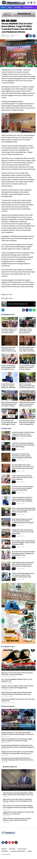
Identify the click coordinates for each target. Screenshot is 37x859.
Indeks (29, 851)
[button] (28, 3)
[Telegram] (30, 310)
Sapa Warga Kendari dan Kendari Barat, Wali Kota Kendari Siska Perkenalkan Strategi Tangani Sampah (23, 565)
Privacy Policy (22, 849)
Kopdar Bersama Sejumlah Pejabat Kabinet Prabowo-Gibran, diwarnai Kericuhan (17, 819)
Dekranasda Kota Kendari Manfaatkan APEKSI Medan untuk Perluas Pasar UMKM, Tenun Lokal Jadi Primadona (18, 794)
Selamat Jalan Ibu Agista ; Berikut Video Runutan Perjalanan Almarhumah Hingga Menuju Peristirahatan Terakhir (17, 687)
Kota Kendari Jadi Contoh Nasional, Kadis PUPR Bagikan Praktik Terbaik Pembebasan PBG (9, 422)
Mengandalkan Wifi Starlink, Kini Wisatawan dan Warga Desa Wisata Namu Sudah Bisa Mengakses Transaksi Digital (17, 746)
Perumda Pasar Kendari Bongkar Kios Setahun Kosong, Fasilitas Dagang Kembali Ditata (27, 367)
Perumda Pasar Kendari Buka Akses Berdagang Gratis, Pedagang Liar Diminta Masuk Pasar (27, 422)
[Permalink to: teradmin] (3, 36)
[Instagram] (9, 842)
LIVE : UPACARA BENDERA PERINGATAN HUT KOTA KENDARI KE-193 (16, 680)
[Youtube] (12, 842)
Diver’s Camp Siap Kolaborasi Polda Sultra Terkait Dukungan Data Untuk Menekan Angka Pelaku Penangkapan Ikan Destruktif (27, 386)
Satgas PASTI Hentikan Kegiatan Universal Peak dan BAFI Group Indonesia (18, 813)
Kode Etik (12, 849)
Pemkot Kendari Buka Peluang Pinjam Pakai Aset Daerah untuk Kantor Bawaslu (8, 367)
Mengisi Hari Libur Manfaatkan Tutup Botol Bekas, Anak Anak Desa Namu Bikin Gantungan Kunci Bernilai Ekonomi (17, 752)
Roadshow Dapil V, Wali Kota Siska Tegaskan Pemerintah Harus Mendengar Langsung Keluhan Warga (9, 331)
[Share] (34, 35)
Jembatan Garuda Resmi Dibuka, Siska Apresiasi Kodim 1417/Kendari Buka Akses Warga (27, 331)
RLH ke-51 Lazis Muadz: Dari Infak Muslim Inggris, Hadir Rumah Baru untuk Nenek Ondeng (17, 740)
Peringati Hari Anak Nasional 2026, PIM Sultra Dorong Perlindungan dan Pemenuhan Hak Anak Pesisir (17, 759)
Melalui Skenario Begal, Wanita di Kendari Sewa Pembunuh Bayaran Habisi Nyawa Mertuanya (16, 693)
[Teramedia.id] (13, 3)
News (3, 20)
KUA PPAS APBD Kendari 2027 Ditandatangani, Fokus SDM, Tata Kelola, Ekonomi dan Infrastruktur (27, 349)
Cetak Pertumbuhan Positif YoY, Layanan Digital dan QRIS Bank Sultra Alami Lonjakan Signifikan (8, 386)
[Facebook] (23, 310)
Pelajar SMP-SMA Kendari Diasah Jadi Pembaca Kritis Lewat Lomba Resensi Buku (27, 404)
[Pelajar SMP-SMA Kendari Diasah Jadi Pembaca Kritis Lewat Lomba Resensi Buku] (27, 395)
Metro (7, 20)
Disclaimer (4, 851)
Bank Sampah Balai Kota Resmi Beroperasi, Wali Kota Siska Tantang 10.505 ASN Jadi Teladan (9, 404)
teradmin (8, 35)
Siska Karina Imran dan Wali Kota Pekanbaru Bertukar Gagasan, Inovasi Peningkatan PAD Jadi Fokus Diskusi (17, 800)
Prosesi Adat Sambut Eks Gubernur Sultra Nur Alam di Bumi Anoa (18, 700)
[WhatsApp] (34, 310)
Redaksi (4, 849)
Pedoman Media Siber (18, 851)
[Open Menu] (31, 3)
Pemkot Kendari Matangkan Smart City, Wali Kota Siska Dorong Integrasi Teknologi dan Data (23, 575)
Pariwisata (13, 20)
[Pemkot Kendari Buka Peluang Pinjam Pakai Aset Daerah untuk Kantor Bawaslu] (9, 359)
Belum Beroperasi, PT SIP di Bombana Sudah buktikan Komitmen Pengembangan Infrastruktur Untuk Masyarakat (17, 733)
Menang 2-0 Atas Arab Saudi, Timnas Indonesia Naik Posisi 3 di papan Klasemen (17, 673)
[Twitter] (27, 310)
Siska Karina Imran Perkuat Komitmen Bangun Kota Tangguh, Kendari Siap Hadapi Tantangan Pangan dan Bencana (18, 806)
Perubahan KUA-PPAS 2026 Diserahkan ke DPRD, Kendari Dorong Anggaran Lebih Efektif (8, 349)
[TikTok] (16, 842)
